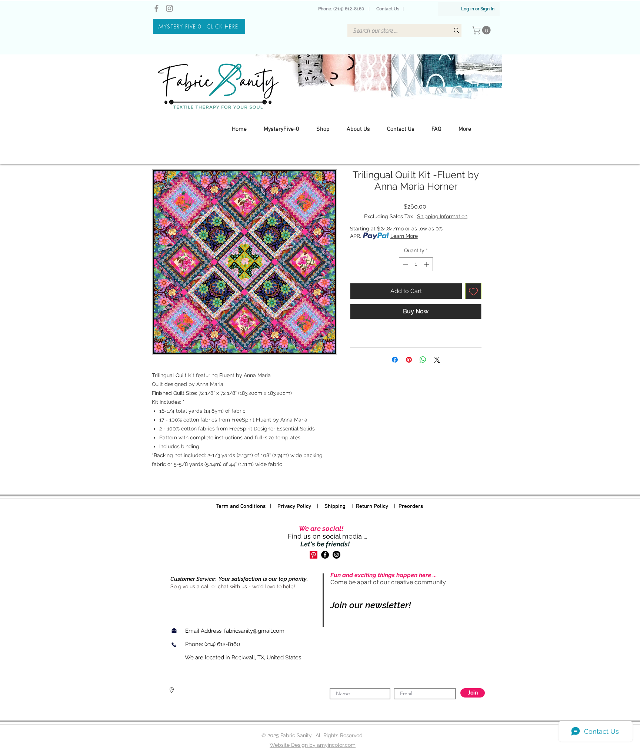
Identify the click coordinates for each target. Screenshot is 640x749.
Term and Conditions (241, 506)
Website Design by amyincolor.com (313, 745)
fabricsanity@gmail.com (254, 631)
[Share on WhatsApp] (423, 359)
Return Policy (372, 506)
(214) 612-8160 (222, 644)
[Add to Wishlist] (473, 291)
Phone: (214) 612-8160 (342, 8)
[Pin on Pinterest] (408, 359)
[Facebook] (156, 8)
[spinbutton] (416, 264)
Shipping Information (442, 216)
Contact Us (387, 8)
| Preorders (405, 506)
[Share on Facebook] (394, 359)
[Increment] (427, 264)
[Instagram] (169, 8)
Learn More (404, 236)
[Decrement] (404, 264)
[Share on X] (437, 359)
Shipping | (340, 506)
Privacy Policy (294, 506)
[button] (482, 30)
